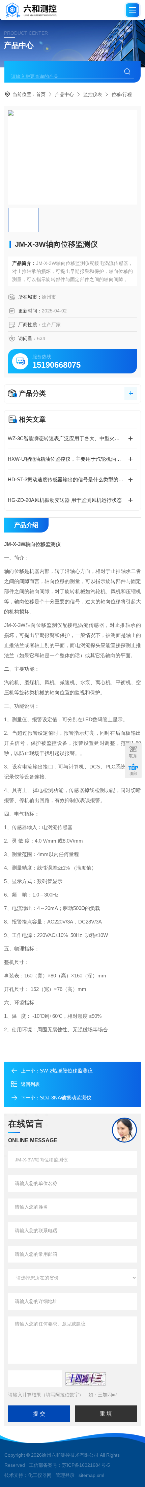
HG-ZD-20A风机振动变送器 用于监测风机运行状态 (65, 500)
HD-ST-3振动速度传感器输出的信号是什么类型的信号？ (71, 479)
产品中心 (64, 94)
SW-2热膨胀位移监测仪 (66, 1070)
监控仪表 (92, 94)
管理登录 (65, 1475)
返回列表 (30, 1084)
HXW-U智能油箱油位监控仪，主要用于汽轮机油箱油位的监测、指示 (72, 459)
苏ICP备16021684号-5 (86, 1465)
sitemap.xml (91, 1475)
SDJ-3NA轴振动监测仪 (65, 1097)
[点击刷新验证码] (85, 1379)
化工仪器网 (40, 1475)
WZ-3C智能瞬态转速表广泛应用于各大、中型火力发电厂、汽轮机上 (72, 438)
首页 (41, 94)
